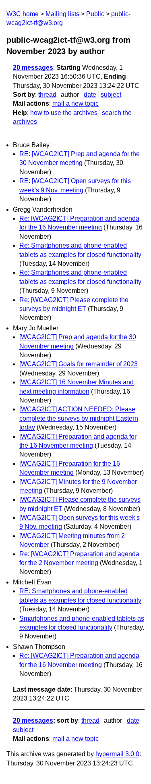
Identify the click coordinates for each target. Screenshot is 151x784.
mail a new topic (75, 103)
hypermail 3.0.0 (117, 754)
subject (111, 94)
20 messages (33, 67)
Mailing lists (62, 13)
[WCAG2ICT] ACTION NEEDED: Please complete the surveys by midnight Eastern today (78, 418)
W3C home (22, 13)
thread (47, 94)
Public (95, 13)
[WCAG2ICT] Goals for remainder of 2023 (78, 364)
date (90, 94)
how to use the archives (63, 112)
